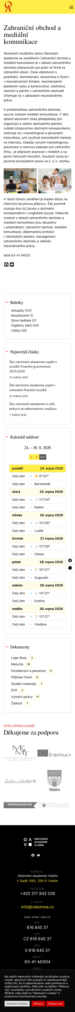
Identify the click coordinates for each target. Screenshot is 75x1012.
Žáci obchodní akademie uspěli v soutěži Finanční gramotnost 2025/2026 (33, 366)
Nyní (42, 457)
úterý (16, 492)
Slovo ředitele (21, 320)
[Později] (37, 457)
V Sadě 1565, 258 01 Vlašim (37, 881)
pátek (16, 562)
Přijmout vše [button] (55, 1003)
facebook (71, 560)
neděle (17, 609)
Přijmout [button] (38, 1003)
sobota (17, 585)
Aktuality (17, 310)
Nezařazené (20, 315)
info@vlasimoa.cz (37, 906)
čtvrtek (17, 538)
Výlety (15, 330)
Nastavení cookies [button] (17, 1003)
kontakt (71, 568)
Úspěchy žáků (21, 325)
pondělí (17, 468)
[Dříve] (31, 457)
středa (17, 515)
